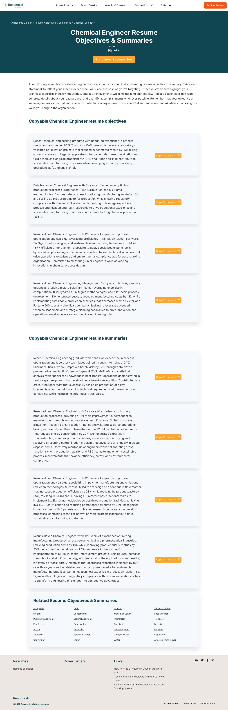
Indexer (118, 608)
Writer (117, 640)
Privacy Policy (171, 703)
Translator (159, 619)
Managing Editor (122, 613)
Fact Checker (161, 613)
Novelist (158, 624)
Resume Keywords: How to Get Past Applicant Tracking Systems (139, 686)
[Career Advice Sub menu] (151, 5)
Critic (76, 608)
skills (92, 89)
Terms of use (189, 703)
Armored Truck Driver (165, 640)
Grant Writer (80, 624)
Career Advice (141, 5)
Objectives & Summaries (115, 5)
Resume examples (23, 668)
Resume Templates (64, 5)
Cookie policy (207, 703)
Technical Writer (82, 634)
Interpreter (119, 619)
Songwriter (38, 608)
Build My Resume (215, 5)
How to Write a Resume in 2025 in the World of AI (138, 670)
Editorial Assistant (83, 619)
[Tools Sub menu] (170, 5)
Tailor (186, 84)
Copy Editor (160, 634)
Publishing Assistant (43, 619)
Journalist (38, 634)
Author (36, 629)
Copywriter (39, 640)
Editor (77, 640)
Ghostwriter (120, 624)
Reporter (158, 629)
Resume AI (21, 698)
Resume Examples (89, 5)
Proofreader (39, 624)
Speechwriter (80, 613)
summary (175, 84)
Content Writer (121, 634)
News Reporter (121, 629)
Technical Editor (162, 608)
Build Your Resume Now (114, 59)
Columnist (79, 629)
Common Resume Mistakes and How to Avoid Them (139, 678)
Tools (163, 5)
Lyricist (36, 613)
